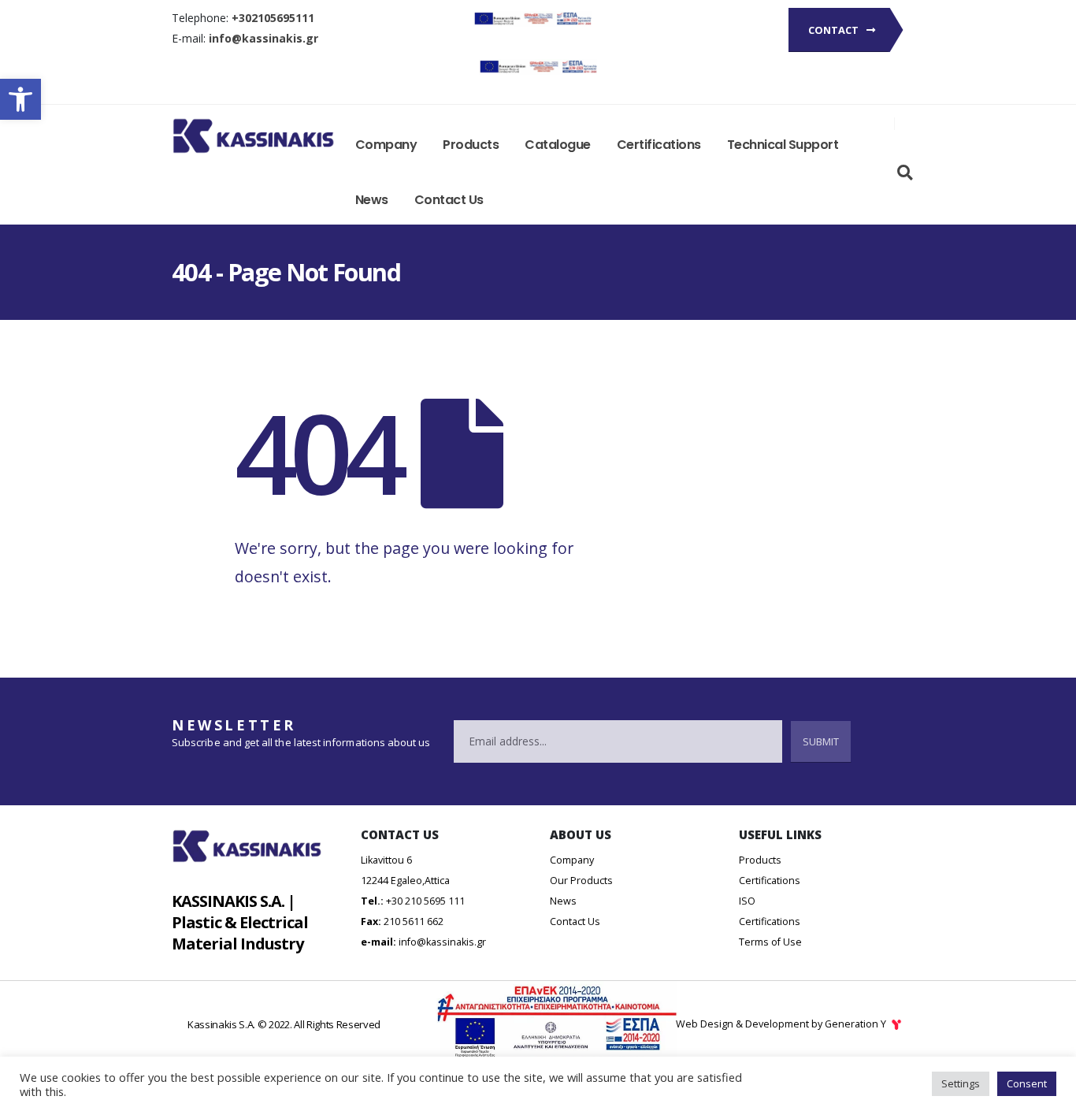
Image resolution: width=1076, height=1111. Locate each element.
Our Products (581, 880)
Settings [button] (960, 1083)
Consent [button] (1027, 1083)
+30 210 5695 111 (425, 901)
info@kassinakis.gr (442, 942)
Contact (834, 30)
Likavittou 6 (386, 860)
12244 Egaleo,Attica (405, 880)
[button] (20, 99)
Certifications (659, 145)
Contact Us (449, 200)
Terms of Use (770, 942)
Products (471, 145)
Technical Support (783, 145)
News (371, 200)
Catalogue (558, 145)
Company (386, 145)
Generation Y (857, 1024)
